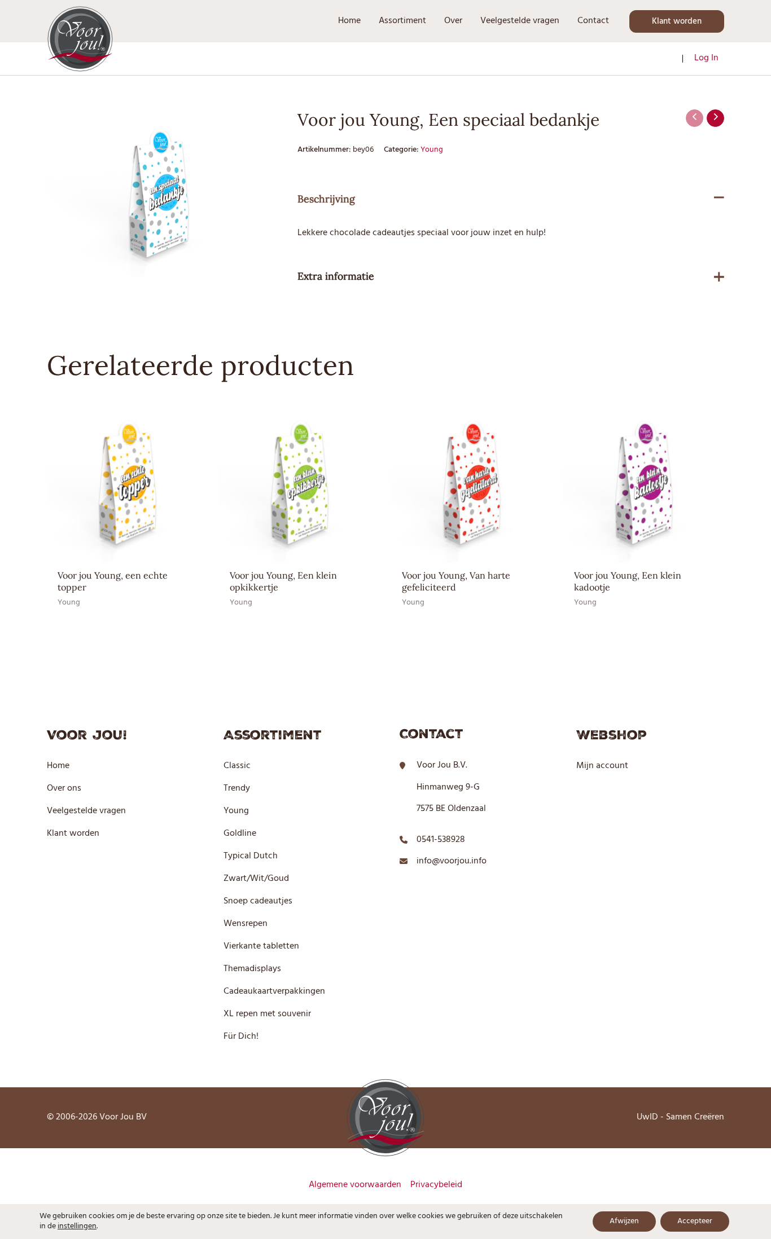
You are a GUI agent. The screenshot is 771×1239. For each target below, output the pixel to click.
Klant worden (73, 833)
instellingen (77, 1227)
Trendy (237, 788)
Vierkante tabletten (261, 946)
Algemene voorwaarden (355, 1185)
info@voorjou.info (452, 861)
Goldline (240, 833)
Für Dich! (241, 1036)
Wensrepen (246, 923)
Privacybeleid (436, 1185)
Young (431, 149)
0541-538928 (441, 839)
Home (58, 766)
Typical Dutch (251, 856)
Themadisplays (252, 969)
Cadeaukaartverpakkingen (274, 991)
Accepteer (694, 1221)
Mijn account (602, 766)
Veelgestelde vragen (86, 811)
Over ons (64, 788)
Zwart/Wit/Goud (256, 878)
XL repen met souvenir (267, 1014)
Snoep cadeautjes (258, 901)
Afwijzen (624, 1221)
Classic (237, 766)
